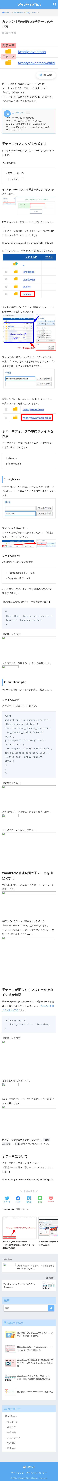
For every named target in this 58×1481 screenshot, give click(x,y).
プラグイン (12, 1422)
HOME (30, 1467)
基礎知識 (11, 1432)
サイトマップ (17, 1473)
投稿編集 (11, 1443)
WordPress (11, 1416)
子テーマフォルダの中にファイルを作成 (24, 121)
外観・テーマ (22, 1209)
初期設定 (11, 1427)
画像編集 (11, 1448)
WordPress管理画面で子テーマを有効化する (26, 124)
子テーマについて (14, 130)
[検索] (51, 1308)
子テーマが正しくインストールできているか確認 (28, 127)
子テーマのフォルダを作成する (20, 118)
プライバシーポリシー (36, 1473)
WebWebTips (29, 4)
